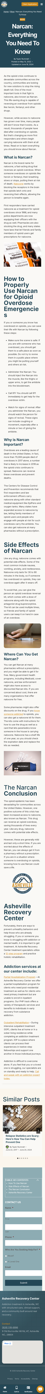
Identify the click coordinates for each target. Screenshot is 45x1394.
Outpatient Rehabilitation (16, 1022)
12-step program (14, 953)
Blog (22, 19)
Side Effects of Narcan (19, 1186)
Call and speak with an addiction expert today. (22, 1075)
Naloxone (19, 183)
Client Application (30, 4)
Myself (11, 1256)
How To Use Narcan (18, 1183)
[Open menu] (41, 4)
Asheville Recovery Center (20, 1192)
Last (7, 1232)
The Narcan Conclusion (19, 1189)
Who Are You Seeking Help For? (22, 1249)
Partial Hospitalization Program (19, 977)
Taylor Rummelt (22, 59)
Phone (9, 1237)
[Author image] (7, 1146)
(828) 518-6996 (10, 1327)
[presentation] (22, 1118)
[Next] (38, 1131)
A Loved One (13, 1261)
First (7, 1219)
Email (8, 1267)
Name (9, 1208)
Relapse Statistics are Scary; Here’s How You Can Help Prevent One (22, 1139)
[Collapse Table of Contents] (37, 1180)
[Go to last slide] (7, 1131)
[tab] (17, 1158)
